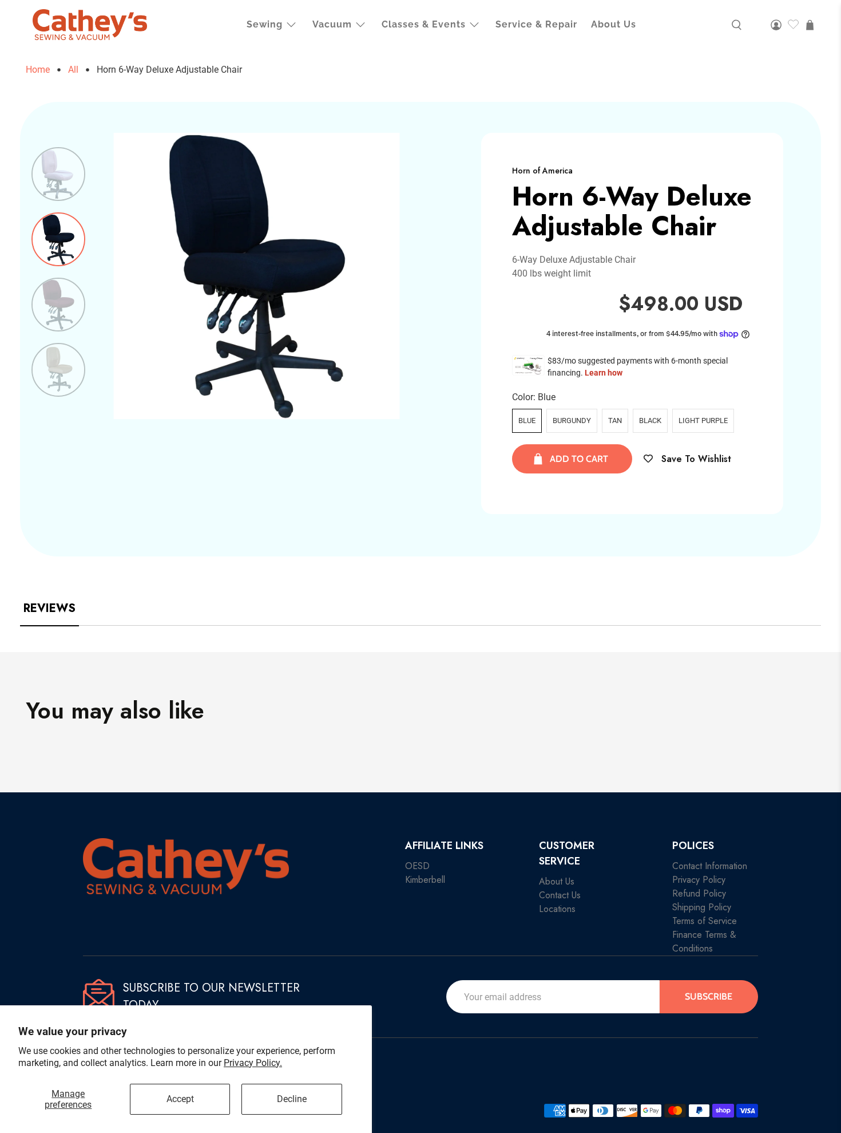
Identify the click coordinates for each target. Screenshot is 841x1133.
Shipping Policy (701, 907)
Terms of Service (704, 920)
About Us (613, 24)
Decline (292, 1098)
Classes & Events (424, 24)
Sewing (265, 24)
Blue (526, 420)
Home (38, 69)
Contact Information (709, 866)
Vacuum (332, 24)
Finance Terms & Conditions (704, 941)
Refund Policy (699, 893)
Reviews (49, 608)
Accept (180, 1098)
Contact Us (560, 895)
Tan (615, 420)
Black (650, 420)
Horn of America (542, 170)
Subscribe (708, 996)
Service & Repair (536, 24)
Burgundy (572, 420)
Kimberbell (425, 879)
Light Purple (703, 420)
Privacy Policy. (253, 1062)
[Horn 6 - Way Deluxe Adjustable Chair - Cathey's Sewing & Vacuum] (257, 276)
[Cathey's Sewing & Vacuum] (90, 24)
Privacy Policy (698, 879)
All (73, 69)
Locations (557, 908)
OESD (417, 866)
